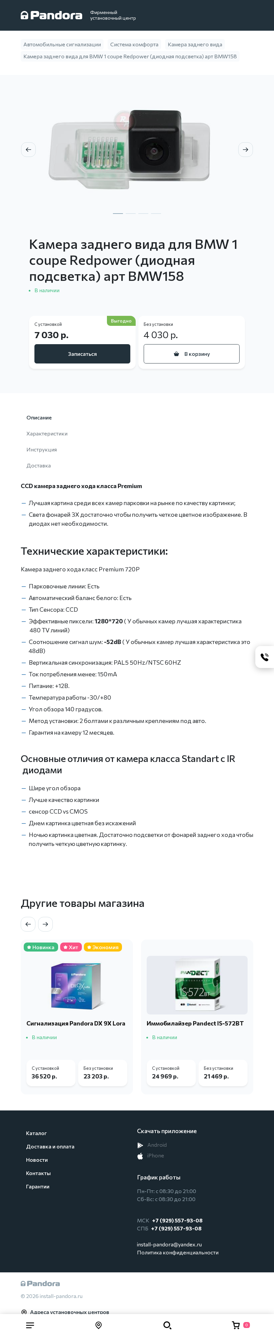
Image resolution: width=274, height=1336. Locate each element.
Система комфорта (134, 44)
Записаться (82, 353)
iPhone (155, 1155)
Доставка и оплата (50, 1146)
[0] (236, 1325)
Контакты (38, 1173)
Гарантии (37, 1186)
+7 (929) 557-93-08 (177, 1220)
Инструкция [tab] (41, 449)
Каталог (36, 1133)
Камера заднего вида (195, 44)
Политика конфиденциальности (178, 1252)
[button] (30, 1325)
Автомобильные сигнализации (62, 44)
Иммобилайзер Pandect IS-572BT (195, 1023)
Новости (37, 1159)
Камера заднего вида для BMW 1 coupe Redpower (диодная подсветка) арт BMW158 (130, 56)
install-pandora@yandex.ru (169, 1244)
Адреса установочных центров (69, 1312)
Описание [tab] (39, 417)
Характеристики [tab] (46, 433)
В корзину (197, 353)
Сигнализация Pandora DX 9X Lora (75, 1023)
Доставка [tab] (38, 465)
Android (156, 1144)
